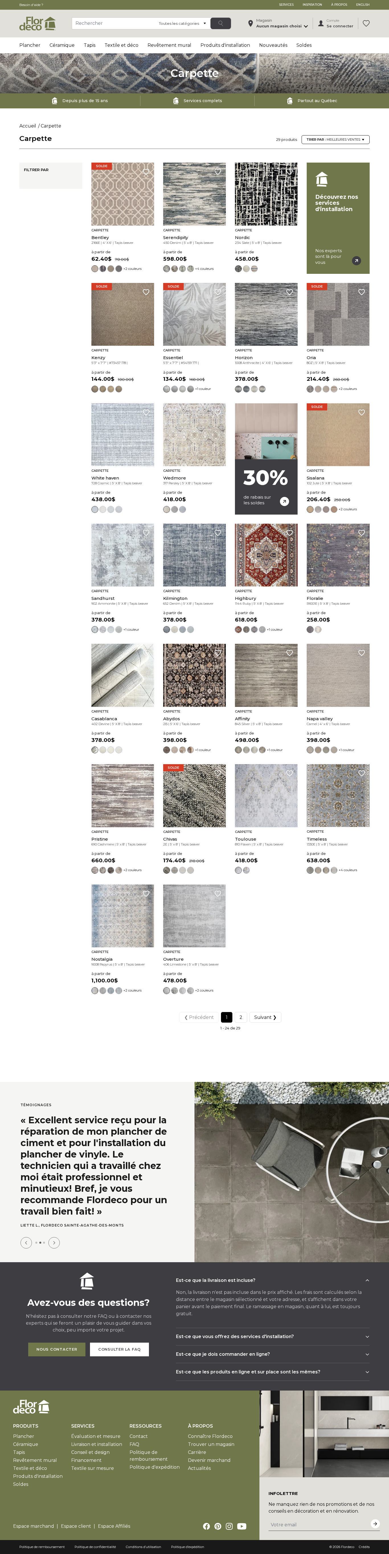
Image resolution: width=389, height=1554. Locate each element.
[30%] (266, 459)
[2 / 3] (40, 1243)
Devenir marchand (209, 1460)
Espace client (76, 1526)
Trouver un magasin (211, 1444)
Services (286, 5)
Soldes (304, 45)
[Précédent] (26, 1243)
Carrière (197, 1452)
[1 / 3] (36, 1243)
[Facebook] (206, 1526)
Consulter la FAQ (119, 1349)
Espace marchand (33, 1526)
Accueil (27, 126)
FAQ (134, 1444)
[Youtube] (241, 1526)
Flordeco (347, 1547)
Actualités (199, 1468)
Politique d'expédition (155, 1467)
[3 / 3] (44, 1243)
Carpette (51, 126)
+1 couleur (203, 389)
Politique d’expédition (187, 1547)
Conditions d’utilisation (143, 1547)
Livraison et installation (96, 1444)
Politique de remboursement (42, 1547)
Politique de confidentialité (95, 1547)
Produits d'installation (225, 45)
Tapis (89, 45)
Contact (139, 1436)
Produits (25, 1426)
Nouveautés (273, 45)
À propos (339, 5)
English (363, 5)
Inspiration (312, 5)
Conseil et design (90, 1452)
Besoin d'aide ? (31, 5)
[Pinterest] (217, 1526)
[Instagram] (229, 1526)
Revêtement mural (169, 45)
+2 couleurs (132, 269)
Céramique (62, 45)
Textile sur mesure (92, 1468)
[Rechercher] (220, 23)
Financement (86, 1460)
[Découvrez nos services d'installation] (338, 218)
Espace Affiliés (114, 1526)
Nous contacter (56, 1349)
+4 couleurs (204, 269)
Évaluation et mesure (95, 1436)
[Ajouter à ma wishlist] (146, 171)
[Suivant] (54, 1243)
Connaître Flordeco (210, 1436)
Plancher (29, 45)
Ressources (146, 1426)
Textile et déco (121, 45)
